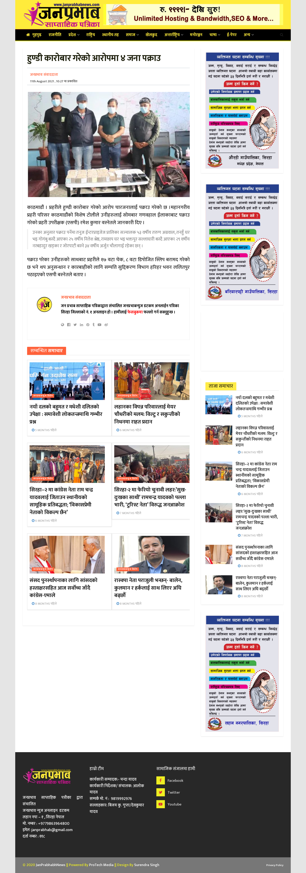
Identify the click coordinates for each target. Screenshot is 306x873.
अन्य (247, 35)
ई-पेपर (232, 35)
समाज (130, 35)
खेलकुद (151, 35)
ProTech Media (101, 865)
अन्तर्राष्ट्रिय (172, 35)
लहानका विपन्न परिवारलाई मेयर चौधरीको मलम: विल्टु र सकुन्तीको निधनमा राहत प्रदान (147, 414)
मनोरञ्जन (196, 35)
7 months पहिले (130, 513)
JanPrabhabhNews (50, 865)
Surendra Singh (146, 865)
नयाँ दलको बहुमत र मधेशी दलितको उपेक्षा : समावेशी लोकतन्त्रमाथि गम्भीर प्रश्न (66, 414)
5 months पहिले (45, 430)
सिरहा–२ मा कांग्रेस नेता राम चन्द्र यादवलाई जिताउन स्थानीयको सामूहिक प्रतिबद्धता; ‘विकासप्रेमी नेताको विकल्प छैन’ (61, 501)
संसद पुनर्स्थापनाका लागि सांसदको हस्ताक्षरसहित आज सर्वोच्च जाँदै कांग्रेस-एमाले (63, 588)
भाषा (213, 35)
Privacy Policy (274, 865)
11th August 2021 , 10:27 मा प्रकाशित (53, 81)
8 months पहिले (45, 603)
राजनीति (55, 35)
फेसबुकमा (135, 312)
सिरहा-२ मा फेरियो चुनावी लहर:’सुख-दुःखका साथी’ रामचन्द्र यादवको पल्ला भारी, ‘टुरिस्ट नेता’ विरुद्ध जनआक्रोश (150, 497)
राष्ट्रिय (90, 35)
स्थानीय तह (110, 35)
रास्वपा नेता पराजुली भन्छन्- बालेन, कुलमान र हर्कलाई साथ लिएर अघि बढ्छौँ (148, 588)
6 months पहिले (130, 430)
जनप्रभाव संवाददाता (44, 75)
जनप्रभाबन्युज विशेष (43, 396)
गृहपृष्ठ (36, 35)
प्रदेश (72, 35)
